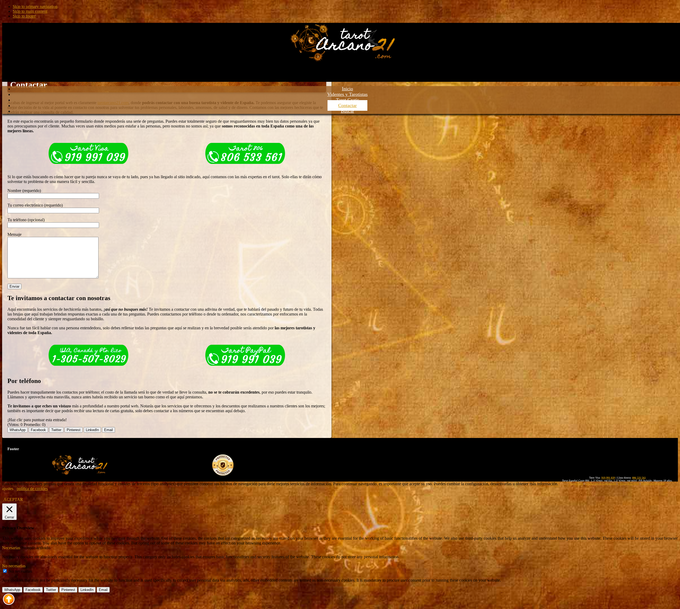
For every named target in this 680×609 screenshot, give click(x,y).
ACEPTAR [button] (13, 499)
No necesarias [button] (14, 566)
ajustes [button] (7, 488)
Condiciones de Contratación (600, 483)
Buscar (347, 111)
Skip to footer (24, 16)
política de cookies (32, 488)
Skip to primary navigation (35, 6)
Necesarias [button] (11, 548)
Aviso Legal (576, 483)
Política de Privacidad (653, 483)
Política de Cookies (628, 483)
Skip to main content (30, 11)
